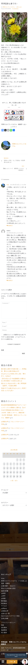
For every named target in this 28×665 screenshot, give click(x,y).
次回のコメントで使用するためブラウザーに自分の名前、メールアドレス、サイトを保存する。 (13, 337)
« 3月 (11, 480)
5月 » (16, 480)
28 (14, 476)
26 (7, 476)
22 (17, 472)
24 (23, 472)
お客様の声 (4, 421)
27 (10, 476)
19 (7, 472)
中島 (8, 184)
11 (4, 468)
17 (23, 468)
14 (14, 468)
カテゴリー (4, 502)
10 (23, 464)
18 (4, 472)
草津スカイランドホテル (9, 7)
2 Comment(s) (15, 8)
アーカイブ (4, 490)
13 (10, 468)
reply (10, 225)
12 (7, 468)
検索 (2, 350)
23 (20, 472)
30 (20, 476)
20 (10, 472)
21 (14, 472)
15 (17, 468)
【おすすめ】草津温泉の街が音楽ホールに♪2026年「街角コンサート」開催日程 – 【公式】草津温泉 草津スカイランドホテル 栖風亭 (13, 413)
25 (4, 476)
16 (20, 468)
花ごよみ (19, 7)
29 (17, 476)
